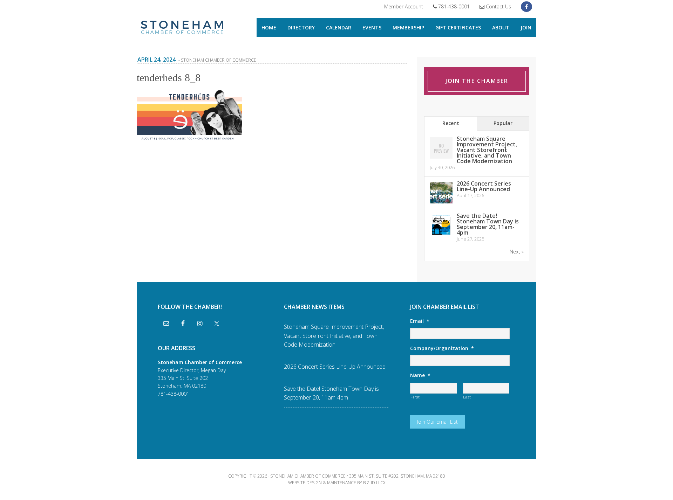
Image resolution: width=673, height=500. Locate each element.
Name (420, 375)
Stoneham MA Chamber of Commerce (182, 28)
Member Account (403, 6)
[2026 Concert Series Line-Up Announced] (441, 203)
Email (419, 321)
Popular (503, 123)
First (415, 397)
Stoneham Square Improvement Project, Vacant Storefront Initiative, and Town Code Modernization (487, 150)
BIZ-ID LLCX (374, 483)
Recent (450, 123)
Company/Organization (442, 348)
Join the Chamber (477, 81)
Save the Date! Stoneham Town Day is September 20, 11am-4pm (488, 224)
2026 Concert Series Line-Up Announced (484, 186)
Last (467, 397)
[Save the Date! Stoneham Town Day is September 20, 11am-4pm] (441, 235)
